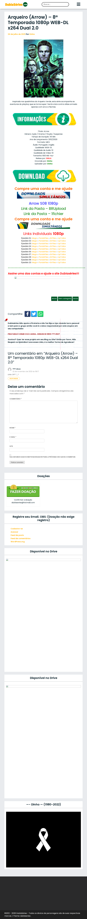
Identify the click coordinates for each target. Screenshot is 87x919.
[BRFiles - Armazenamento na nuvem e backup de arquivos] (43, 225)
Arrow (54, 298)
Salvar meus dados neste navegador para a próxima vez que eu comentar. (43, 457)
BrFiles (53, 238)
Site (11, 446)
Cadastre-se (17, 528)
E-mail (13, 437)
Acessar (14, 532)
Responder (14, 378)
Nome (12, 428)
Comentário (16, 399)
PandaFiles (43, 238)
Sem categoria (65, 298)
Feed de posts (17, 535)
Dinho (32, 34)
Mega (34, 238)
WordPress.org (18, 541)
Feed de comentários (20, 538)
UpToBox (62, 238)
